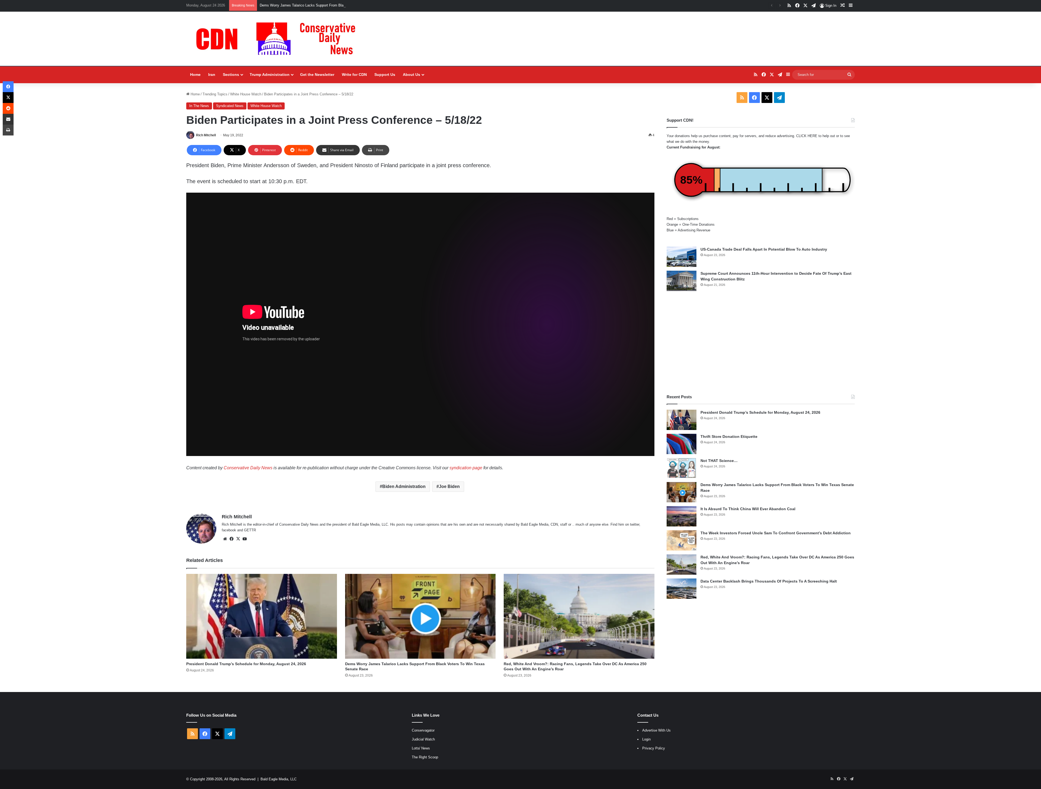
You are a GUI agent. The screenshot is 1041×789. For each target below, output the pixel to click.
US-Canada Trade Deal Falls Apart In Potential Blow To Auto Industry (764, 249)
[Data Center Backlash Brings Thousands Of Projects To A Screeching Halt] (681, 588)
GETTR (250, 530)
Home (195, 74)
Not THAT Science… (719, 460)
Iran (211, 74)
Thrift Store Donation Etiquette (729, 436)
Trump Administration (270, 74)
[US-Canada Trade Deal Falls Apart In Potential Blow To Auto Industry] (681, 257)
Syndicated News (229, 106)
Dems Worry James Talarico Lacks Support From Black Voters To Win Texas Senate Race (331, 5)
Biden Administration (404, 486)
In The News (199, 106)
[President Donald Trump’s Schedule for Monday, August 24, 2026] (261, 616)
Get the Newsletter (317, 74)
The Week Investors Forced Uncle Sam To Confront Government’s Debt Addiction (776, 533)
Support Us (384, 74)
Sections (231, 74)
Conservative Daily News (248, 467)
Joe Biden (449, 486)
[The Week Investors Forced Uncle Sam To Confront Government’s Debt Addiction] (681, 540)
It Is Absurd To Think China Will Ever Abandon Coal (748, 509)
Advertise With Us (656, 730)
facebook (229, 530)
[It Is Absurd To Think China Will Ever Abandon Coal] (681, 516)
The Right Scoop (425, 757)
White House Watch (245, 94)
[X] (238, 539)
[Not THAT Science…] (681, 468)
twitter (634, 524)
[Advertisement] (761, 342)
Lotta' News (421, 748)
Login (646, 739)
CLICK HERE (806, 136)
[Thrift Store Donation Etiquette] (681, 444)
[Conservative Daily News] (278, 38)
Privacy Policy (653, 748)
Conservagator (423, 730)
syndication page (465, 467)
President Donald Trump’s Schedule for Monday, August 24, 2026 (246, 664)
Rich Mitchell (206, 135)
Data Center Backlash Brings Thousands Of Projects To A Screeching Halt (769, 581)
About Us (411, 74)
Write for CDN (354, 74)
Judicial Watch (423, 739)
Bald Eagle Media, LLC (279, 779)
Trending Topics (215, 94)
